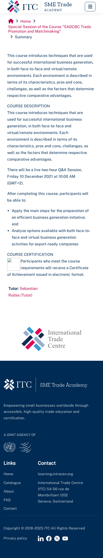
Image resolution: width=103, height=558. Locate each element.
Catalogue (12, 483)
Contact (10, 508)
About (9, 491)
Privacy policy (15, 538)
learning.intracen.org (55, 474)
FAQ (7, 500)
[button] (90, 6)
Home (8, 474)
